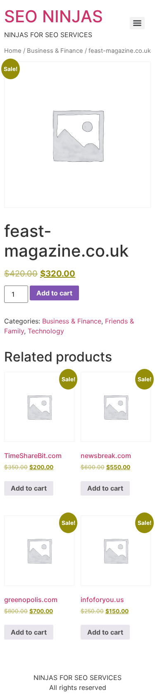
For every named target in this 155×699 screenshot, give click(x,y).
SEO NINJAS (53, 16)
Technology (46, 331)
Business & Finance (55, 50)
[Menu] (137, 23)
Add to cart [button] (29, 488)
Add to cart (54, 293)
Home (12, 50)
